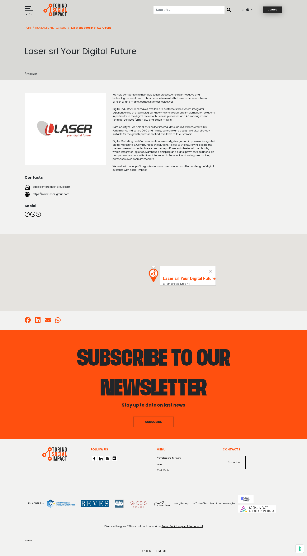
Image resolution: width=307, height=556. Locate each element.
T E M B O (159, 551)
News (159, 464)
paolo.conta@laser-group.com (51, 187)
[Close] (211, 271)
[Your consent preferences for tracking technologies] (300, 549)
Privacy (28, 540)
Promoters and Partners (50, 27)
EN (243, 9)
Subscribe (153, 422)
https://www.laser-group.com (51, 194)
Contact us (234, 462)
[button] (153, 275)
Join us (272, 9)
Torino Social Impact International (182, 526)
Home (28, 27)
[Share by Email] (48, 321)
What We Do (163, 470)
